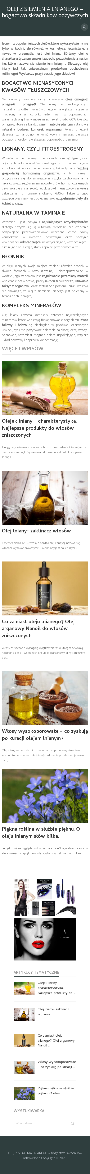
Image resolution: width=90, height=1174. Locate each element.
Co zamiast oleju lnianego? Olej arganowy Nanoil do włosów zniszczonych (38, 629)
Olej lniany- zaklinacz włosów (36, 531)
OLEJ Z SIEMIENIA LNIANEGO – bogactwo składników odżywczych (45, 12)
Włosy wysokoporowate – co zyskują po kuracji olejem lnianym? (45, 735)
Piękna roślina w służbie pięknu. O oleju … (56, 1091)
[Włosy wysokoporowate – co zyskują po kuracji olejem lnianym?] (45, 698)
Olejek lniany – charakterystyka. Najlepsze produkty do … (57, 988)
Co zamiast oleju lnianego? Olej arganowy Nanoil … (56, 1041)
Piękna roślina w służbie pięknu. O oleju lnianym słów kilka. (41, 833)
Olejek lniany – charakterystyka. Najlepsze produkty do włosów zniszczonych (39, 428)
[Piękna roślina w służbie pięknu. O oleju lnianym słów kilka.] (45, 796)
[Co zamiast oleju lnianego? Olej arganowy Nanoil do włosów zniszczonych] (45, 588)
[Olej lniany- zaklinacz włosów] (45, 498)
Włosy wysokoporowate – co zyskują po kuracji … (57, 1065)
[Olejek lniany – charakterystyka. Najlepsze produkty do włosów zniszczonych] (45, 388)
